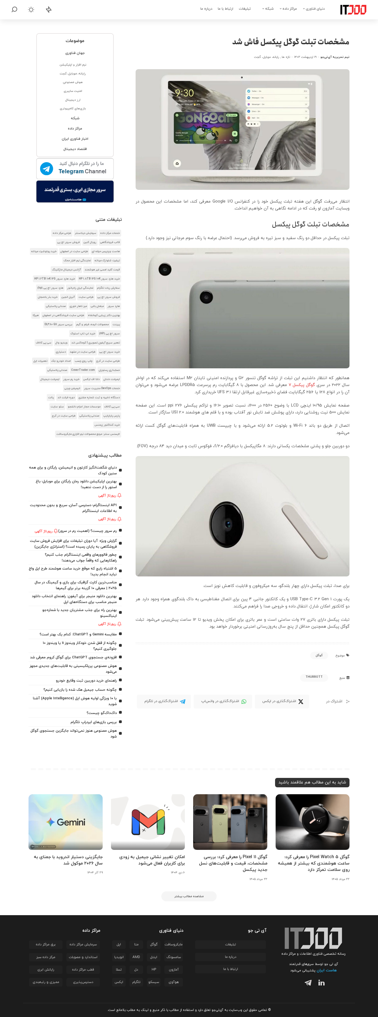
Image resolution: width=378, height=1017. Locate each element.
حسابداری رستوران (109, 370)
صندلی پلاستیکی (56, 306)
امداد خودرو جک (61, 361)
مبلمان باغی (97, 306)
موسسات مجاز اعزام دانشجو (84, 407)
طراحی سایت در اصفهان (74, 251)
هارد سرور (114, 306)
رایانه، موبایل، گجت (266, 57)
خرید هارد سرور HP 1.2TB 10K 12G (54, 279)
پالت (51, 397)
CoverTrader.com (83, 370)
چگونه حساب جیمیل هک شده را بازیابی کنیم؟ (80, 689)
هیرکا (36, 315)
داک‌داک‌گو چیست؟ (102, 713)
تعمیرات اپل (40, 361)
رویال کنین (90, 242)
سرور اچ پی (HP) (109, 334)
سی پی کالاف (43, 343)
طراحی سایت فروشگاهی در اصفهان (63, 315)
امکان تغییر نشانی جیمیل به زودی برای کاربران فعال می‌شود (152, 860)
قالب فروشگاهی (110, 242)
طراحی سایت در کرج (108, 361)
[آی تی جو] (349, 9)
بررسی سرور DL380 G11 (58, 324)
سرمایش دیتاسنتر (85, 233)
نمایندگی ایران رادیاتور (80, 288)
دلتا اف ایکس (91, 379)
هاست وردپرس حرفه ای (106, 251)
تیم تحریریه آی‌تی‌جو (334, 57)
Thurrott (314, 677)
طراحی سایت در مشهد (82, 352)
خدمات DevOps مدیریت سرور (102, 388)
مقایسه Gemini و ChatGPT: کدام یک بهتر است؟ (78, 634)
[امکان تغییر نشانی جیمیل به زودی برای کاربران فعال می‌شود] (148, 822)
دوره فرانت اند (66, 397)
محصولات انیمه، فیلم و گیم (92, 324)
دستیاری (61, 352)
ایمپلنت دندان (111, 379)
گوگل (319, 655)
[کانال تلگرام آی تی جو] (75, 169)
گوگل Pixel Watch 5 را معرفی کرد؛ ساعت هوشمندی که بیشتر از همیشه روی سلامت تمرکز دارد (313, 863)
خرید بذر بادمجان (48, 297)
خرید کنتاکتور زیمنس (107, 425)
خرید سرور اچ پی (109, 352)
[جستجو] (14, 9)
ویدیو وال (61, 343)
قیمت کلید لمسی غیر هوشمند (102, 270)
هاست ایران (327, 970)
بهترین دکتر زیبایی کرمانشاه (104, 315)
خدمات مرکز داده (110, 233)
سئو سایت (57, 407)
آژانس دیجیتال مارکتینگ (66, 270)
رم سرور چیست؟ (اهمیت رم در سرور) (87, 531)
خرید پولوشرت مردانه (43, 251)
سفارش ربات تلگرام (108, 288)
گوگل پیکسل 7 (302, 385)
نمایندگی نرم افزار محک (77, 260)
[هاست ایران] (75, 191)
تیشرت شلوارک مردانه (107, 260)
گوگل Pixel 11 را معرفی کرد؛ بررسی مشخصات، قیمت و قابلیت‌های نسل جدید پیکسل (233, 863)
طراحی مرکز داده (62, 233)
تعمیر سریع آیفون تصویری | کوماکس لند (95, 343)
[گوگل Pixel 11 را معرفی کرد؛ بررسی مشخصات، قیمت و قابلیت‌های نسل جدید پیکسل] (230, 822)
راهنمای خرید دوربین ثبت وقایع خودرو (86, 680)
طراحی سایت (86, 297)
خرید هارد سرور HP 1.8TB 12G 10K (99, 279)
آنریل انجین (68, 297)
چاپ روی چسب (83, 361)
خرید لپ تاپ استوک (83, 334)
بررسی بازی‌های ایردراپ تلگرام (94, 722)
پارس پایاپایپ (111, 416)
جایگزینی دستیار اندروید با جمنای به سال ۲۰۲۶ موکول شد (68, 860)
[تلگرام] (307, 983)
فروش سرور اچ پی (68, 242)
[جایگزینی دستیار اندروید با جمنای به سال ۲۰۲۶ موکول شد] (66, 822)
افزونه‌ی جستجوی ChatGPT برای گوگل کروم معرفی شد (73, 657)
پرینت (116, 324)
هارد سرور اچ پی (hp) (50, 288)
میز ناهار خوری (78, 306)
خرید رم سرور (71, 379)
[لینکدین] (320, 983)
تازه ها (286, 57)
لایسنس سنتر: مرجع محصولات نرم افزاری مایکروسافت (88, 434)
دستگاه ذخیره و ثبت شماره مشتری (99, 397)
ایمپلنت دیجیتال (49, 379)
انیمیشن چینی (72, 388)
